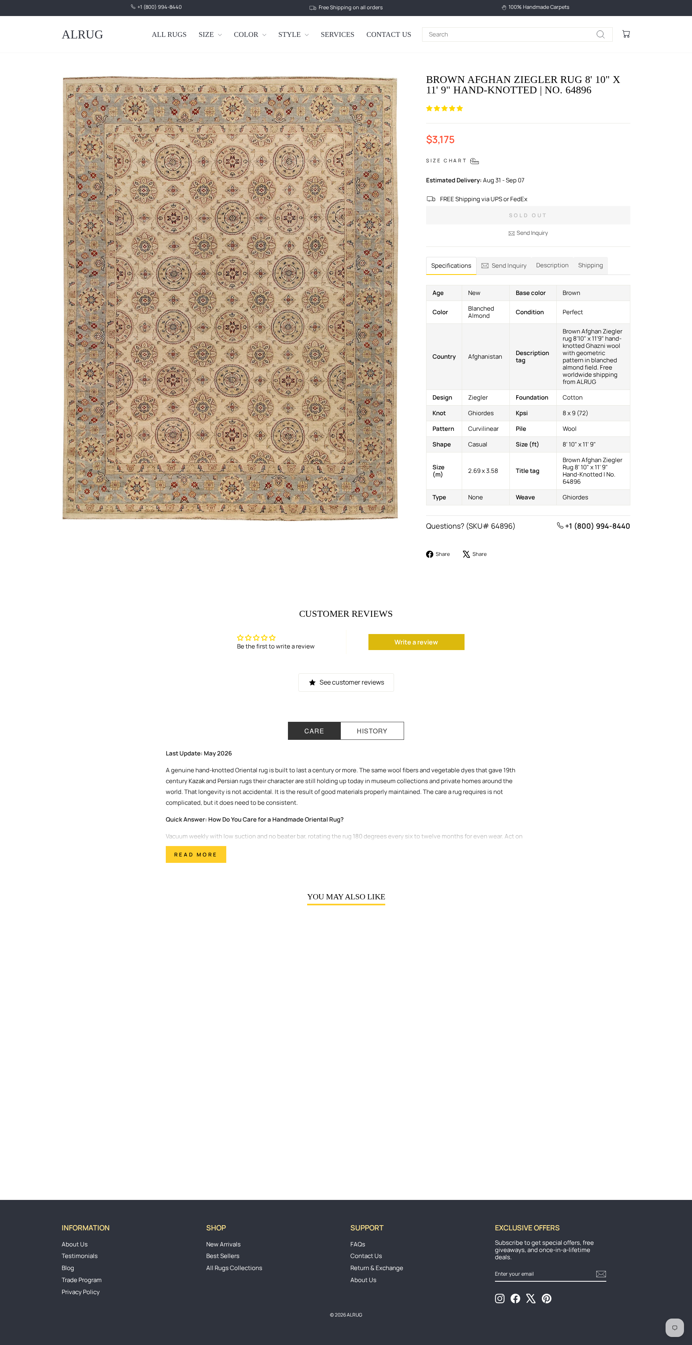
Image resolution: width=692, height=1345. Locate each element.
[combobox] (517, 34)
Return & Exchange (376, 1268)
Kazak (197, 781)
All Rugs (169, 34)
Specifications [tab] (451, 265)
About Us (75, 1244)
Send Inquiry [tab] (509, 265)
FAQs (357, 1244)
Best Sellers (222, 1256)
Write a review (416, 642)
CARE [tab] (314, 730)
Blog (68, 1268)
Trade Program (82, 1280)
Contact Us (388, 34)
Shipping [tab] (590, 265)
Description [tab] (552, 265)
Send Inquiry (532, 232)
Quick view (129, 1115)
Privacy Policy (81, 1292)
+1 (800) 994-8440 (596, 526)
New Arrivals (223, 1244)
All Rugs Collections (234, 1268)
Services (337, 34)
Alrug (82, 34)
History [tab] (372, 730)
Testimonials (80, 1256)
